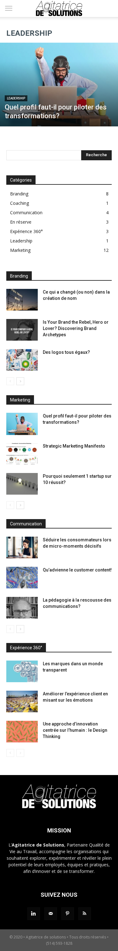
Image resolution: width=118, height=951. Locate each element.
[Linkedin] (33, 913)
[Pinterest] (67, 913)
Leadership (16, 98)
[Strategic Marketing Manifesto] (22, 454)
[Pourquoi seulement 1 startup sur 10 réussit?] (22, 484)
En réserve (20, 222)
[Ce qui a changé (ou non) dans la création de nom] (22, 300)
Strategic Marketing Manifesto (74, 446)
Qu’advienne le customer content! (77, 569)
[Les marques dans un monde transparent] (22, 671)
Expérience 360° (26, 231)
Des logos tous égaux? (66, 352)
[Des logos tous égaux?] (22, 360)
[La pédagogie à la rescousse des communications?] (22, 608)
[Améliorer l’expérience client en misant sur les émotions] (22, 701)
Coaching (19, 203)
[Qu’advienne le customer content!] (22, 577)
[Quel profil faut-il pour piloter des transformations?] (59, 84)
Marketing (20, 250)
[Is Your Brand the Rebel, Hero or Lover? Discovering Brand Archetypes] (22, 330)
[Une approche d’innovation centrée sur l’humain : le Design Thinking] (22, 731)
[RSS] (84, 913)
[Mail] (50, 913)
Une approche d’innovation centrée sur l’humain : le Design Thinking (75, 730)
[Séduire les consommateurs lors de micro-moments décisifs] (22, 547)
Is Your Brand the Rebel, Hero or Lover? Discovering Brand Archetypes (76, 328)
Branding (19, 194)
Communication (26, 212)
